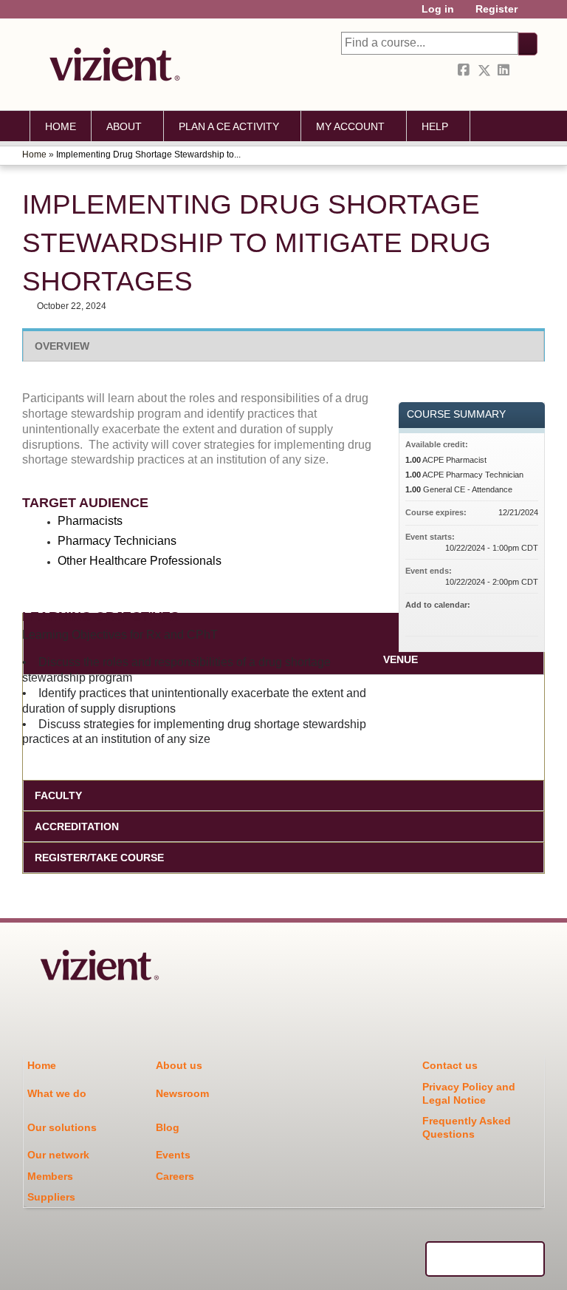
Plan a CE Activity (229, 126)
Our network (58, 1155)
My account (350, 126)
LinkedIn (505, 70)
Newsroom (182, 1093)
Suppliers (51, 1197)
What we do (56, 1093)
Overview (62, 346)
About (124, 126)
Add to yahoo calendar (488, 618)
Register (496, 9)
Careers (175, 1176)
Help (435, 126)
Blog (167, 1127)
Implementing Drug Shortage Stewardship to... (148, 154)
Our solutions (62, 1127)
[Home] (111, 64)
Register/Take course (99, 857)
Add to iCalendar (507, 617)
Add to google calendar (468, 618)
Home (60, 126)
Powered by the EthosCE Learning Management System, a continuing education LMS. (485, 1259)
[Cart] (533, 14)
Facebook (465, 70)
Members (50, 1176)
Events (173, 1155)
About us (179, 1065)
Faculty (58, 795)
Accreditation (77, 826)
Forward (525, 70)
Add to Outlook (526, 618)
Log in (438, 9)
